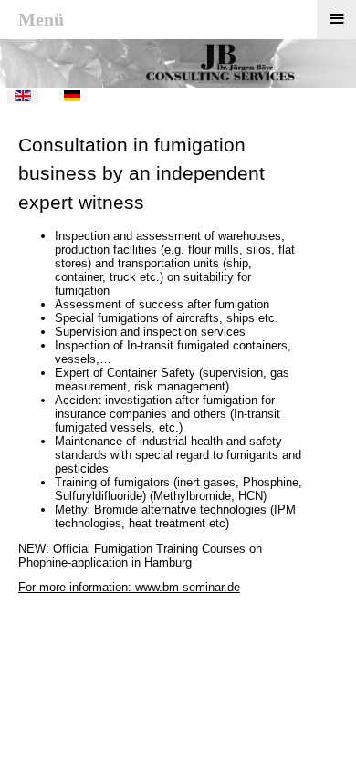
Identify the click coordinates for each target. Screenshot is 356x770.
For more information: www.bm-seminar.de (129, 587)
